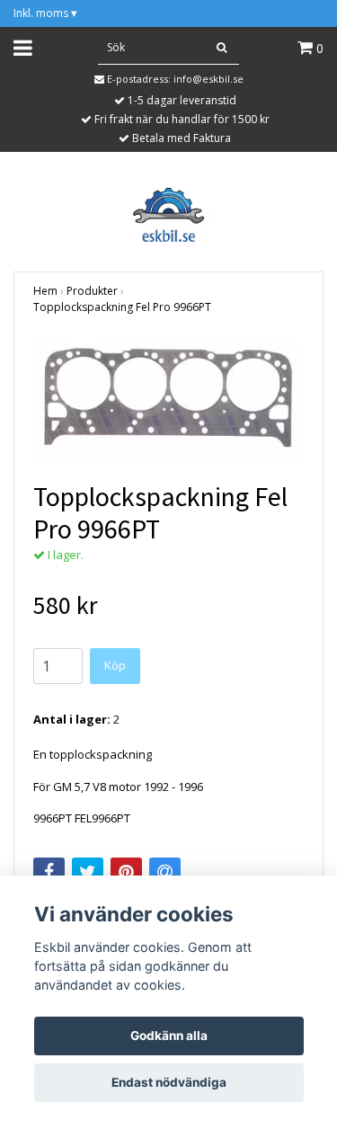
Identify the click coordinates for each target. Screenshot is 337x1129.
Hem (45, 290)
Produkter (92, 290)
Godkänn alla (169, 1035)
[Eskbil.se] (168, 213)
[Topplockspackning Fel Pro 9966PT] (168, 398)
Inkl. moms (45, 13)
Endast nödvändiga (168, 1082)
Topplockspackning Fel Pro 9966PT (122, 307)
